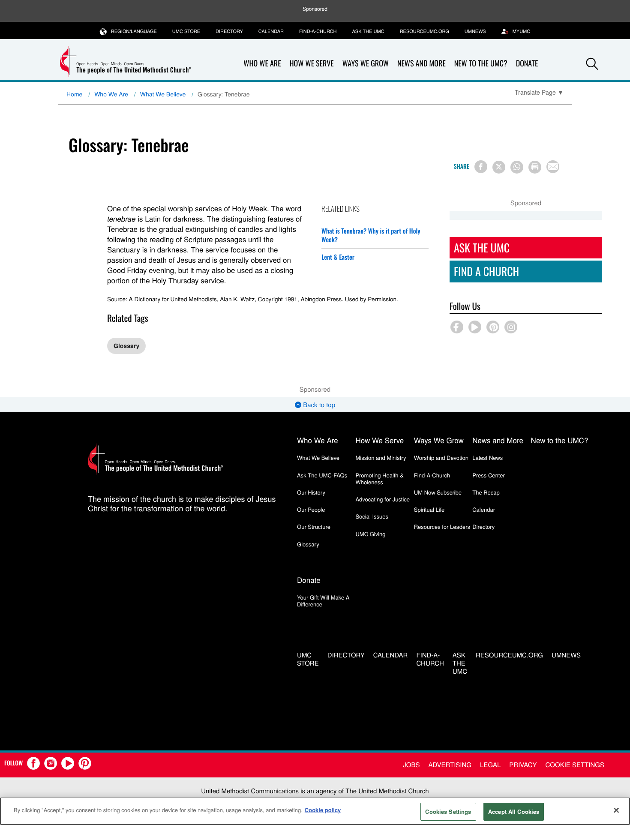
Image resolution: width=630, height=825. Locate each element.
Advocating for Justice (382, 499)
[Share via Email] (552, 166)
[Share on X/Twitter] (498, 167)
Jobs (411, 764)
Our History (311, 492)
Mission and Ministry (380, 457)
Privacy (523, 764)
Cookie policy (323, 810)
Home (74, 94)
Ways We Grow (365, 63)
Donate (527, 63)
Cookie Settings (575, 764)
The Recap (485, 492)
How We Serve (311, 63)
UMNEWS (475, 31)
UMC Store (186, 31)
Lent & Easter (337, 257)
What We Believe (163, 94)
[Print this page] (534, 167)
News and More (421, 63)
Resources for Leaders (442, 526)
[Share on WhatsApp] (516, 167)
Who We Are (262, 63)
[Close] (616, 810)
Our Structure (313, 526)
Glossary (126, 346)
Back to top (318, 404)
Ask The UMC (482, 247)
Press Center (488, 475)
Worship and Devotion (441, 457)
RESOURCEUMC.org (424, 31)
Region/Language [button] (134, 31)
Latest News (487, 457)
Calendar (271, 31)
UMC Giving (370, 534)
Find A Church (486, 271)
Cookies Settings (448, 811)
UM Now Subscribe (438, 492)
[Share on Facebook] (480, 166)
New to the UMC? (480, 63)
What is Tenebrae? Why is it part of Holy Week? (370, 235)
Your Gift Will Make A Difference (323, 600)
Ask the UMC (368, 31)
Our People (311, 509)
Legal (490, 764)
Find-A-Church (317, 31)
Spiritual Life (429, 509)
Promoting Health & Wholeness (379, 478)
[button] (592, 64)
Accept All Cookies (513, 811)
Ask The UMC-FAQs (322, 475)
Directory (229, 31)
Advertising (449, 764)
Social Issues (371, 516)
